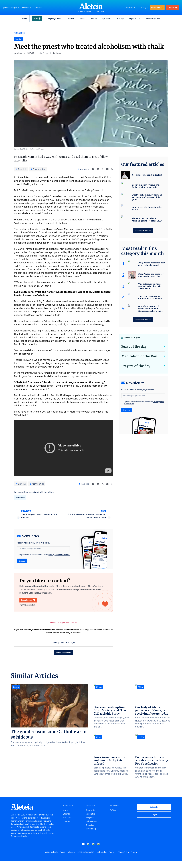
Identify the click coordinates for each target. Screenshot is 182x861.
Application (90, 814)
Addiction (20, 497)
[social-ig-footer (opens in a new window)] (98, 844)
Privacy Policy (123, 852)
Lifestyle (93, 18)
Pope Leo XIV (134, 18)
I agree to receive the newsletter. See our (44, 555)
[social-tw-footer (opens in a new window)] (93, 844)
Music (98, 737)
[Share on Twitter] (103, 169)
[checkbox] (17, 555)
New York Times (81, 219)
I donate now (26, 600)
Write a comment (63, 652)
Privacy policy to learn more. (59, 555)
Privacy (134, 852)
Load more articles (143, 230)
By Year (113, 810)
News (82, 18)
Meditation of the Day (139, 356)
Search (39, 7)
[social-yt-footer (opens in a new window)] (83, 844)
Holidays (120, 18)
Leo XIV (141, 737)
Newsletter (91, 810)
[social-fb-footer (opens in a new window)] (88, 844)
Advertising (91, 829)
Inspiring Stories (54, 18)
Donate (171, 7)
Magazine (90, 817)
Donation (90, 825)
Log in (145, 7)
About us (71, 852)
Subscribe (155, 7)
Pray (36, 18)
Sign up (22, 561)
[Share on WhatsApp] (112, 169)
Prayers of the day (135, 366)
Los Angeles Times (43, 385)
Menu (24, 18)
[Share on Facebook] (93, 169)
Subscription (91, 821)
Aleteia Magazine (152, 18)
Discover (70, 18)
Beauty (16, 687)
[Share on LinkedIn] (98, 169)
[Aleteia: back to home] (91, 6)
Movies (99, 687)
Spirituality (106, 18)
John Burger (43, 53)
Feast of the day (134, 347)
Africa (140, 687)
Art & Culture (19, 33)
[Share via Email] (107, 169)
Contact (112, 852)
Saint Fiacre (100, 12)
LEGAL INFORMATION (86, 852)
